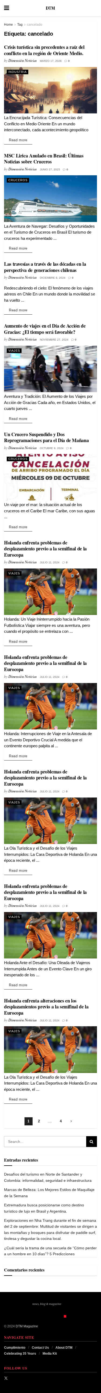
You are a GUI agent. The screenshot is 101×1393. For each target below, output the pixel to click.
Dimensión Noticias (22, 60)
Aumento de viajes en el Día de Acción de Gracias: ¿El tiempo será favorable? (45, 328)
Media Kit (50, 1353)
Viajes (14, 350)
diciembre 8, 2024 (52, 277)
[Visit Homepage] (50, 8)
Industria (17, 71)
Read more (20, 140)
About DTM (63, 1348)
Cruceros (17, 180)
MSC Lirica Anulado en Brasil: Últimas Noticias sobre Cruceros (43, 158)
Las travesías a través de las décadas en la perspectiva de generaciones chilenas (45, 267)
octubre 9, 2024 (52, 448)
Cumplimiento (14, 1348)
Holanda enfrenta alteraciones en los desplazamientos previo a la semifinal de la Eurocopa (46, 1006)
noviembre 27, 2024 (54, 339)
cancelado (34, 24)
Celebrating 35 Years (20, 1353)
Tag (20, 24)
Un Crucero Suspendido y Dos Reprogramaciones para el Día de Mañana (46, 437)
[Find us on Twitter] (6, 1378)
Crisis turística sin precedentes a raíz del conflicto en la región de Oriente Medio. (44, 50)
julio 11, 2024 (50, 562)
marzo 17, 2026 (51, 60)
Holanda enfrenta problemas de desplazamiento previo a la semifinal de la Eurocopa (45, 548)
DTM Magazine (27, 1326)
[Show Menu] (6, 8)
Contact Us (40, 1348)
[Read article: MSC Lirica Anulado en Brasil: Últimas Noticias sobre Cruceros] (50, 198)
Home (8, 24)
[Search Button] (94, 8)
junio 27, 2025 (50, 169)
